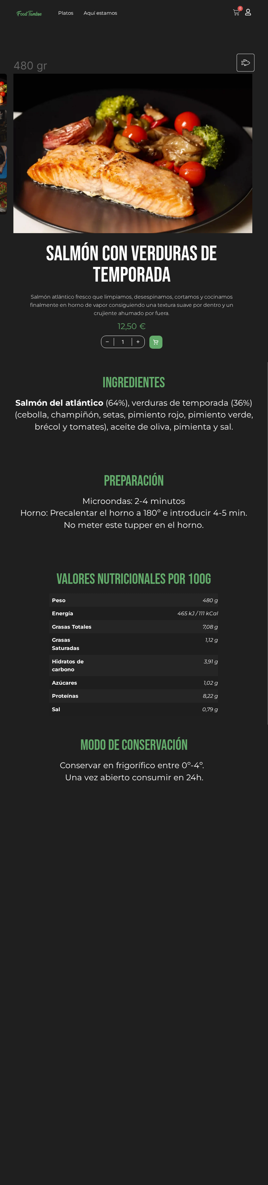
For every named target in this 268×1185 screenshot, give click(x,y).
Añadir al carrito (155, 342)
